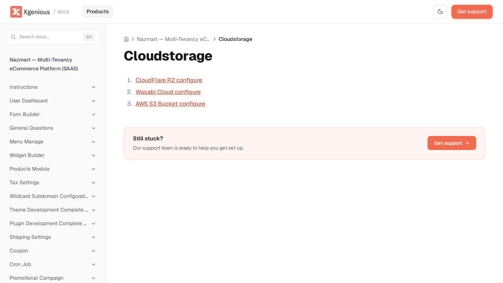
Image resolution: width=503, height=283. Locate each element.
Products (98, 11)
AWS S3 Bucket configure (170, 104)
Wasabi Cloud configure (168, 92)
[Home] (126, 39)
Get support (472, 11)
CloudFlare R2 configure (169, 80)
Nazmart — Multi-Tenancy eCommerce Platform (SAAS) (44, 64)
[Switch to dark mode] (440, 12)
